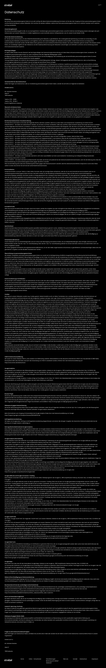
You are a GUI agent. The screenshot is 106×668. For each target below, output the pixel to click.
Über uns (65, 659)
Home (22, 659)
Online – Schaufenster (35, 659)
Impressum (95, 659)
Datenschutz (83, 659)
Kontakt (75, 659)
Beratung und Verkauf (52, 661)
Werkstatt (49, 663)
